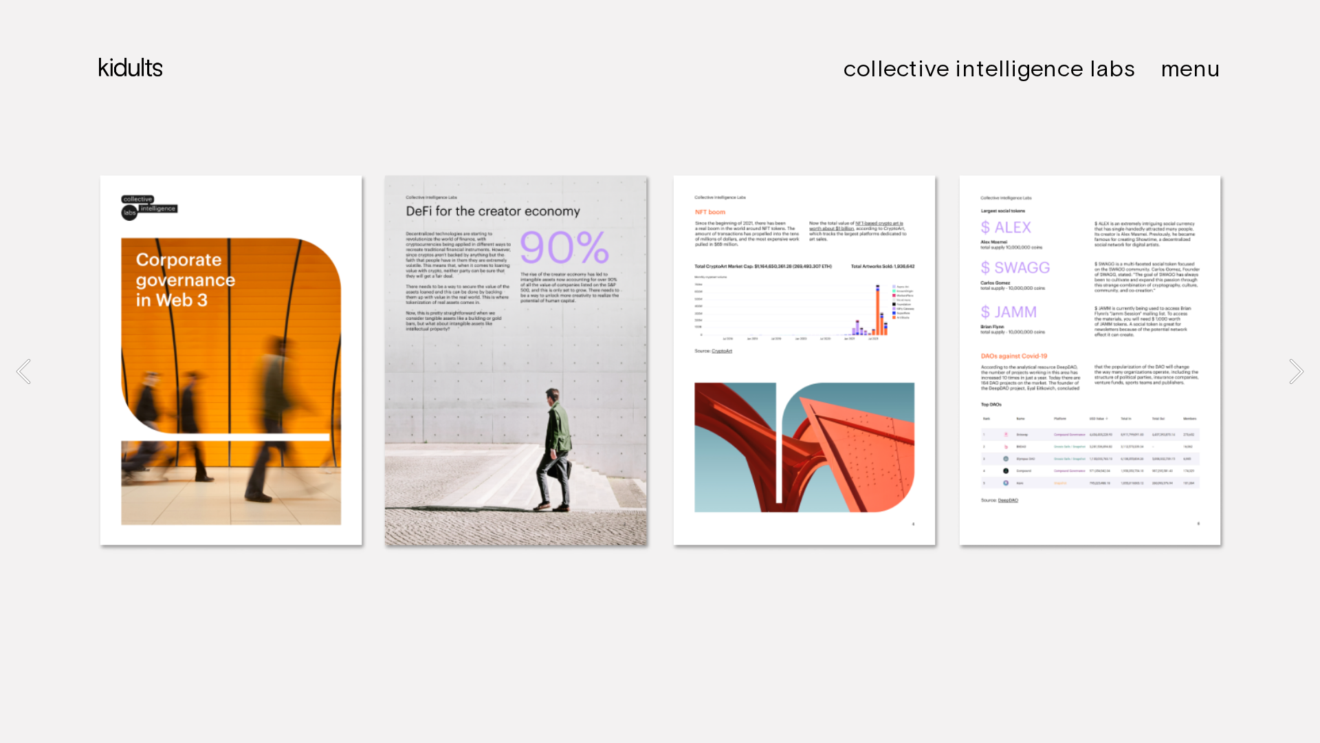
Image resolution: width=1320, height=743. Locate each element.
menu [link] (1190, 67)
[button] (23, 371)
